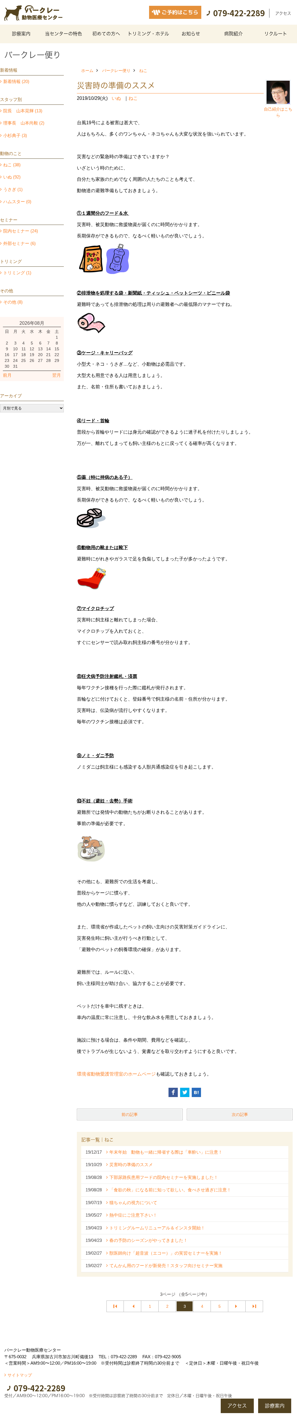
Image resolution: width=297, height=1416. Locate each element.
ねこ (143, 70)
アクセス (283, 13)
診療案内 (21, 34)
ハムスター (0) (17, 201)
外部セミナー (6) (19, 243)
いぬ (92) (12, 176)
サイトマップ (20, 1375)
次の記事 (240, 1114)
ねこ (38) (12, 164)
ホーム (87, 70)
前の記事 (130, 1114)
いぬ (116, 98)
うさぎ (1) (13, 189)
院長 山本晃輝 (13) (22, 110)
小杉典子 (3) (15, 135)
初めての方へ (106, 34)
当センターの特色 (63, 34)
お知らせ (191, 34)
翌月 (56, 375)
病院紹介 (233, 34)
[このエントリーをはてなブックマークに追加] (196, 1092)
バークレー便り (116, 70)
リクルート (275, 34)
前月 (7, 375)
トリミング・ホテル (148, 34)
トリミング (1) (17, 272)
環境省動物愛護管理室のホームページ (116, 1074)
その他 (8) (13, 302)
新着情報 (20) (16, 81)
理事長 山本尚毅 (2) (23, 122)
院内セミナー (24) (20, 230)
